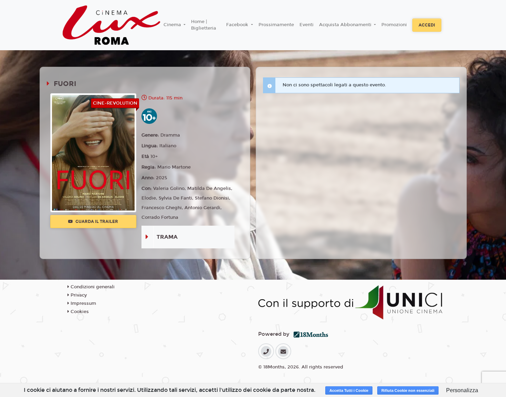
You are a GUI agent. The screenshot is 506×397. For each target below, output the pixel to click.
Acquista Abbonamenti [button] (346, 25)
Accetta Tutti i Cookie (348, 390)
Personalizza (462, 390)
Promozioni (394, 25)
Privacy (78, 295)
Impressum (82, 303)
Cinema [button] (173, 25)
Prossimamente (276, 25)
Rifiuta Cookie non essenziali (407, 390)
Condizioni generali (92, 287)
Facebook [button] (238, 25)
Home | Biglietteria (203, 25)
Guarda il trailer (96, 221)
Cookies (79, 311)
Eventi (306, 25)
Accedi (427, 25)
